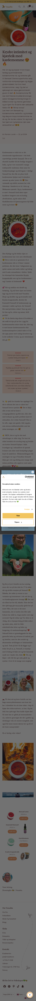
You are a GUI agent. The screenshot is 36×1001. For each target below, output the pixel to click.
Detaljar (27, 509)
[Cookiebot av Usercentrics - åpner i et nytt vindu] (25, 477)
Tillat (18, 516)
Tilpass (16, 522)
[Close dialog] (32, 472)
